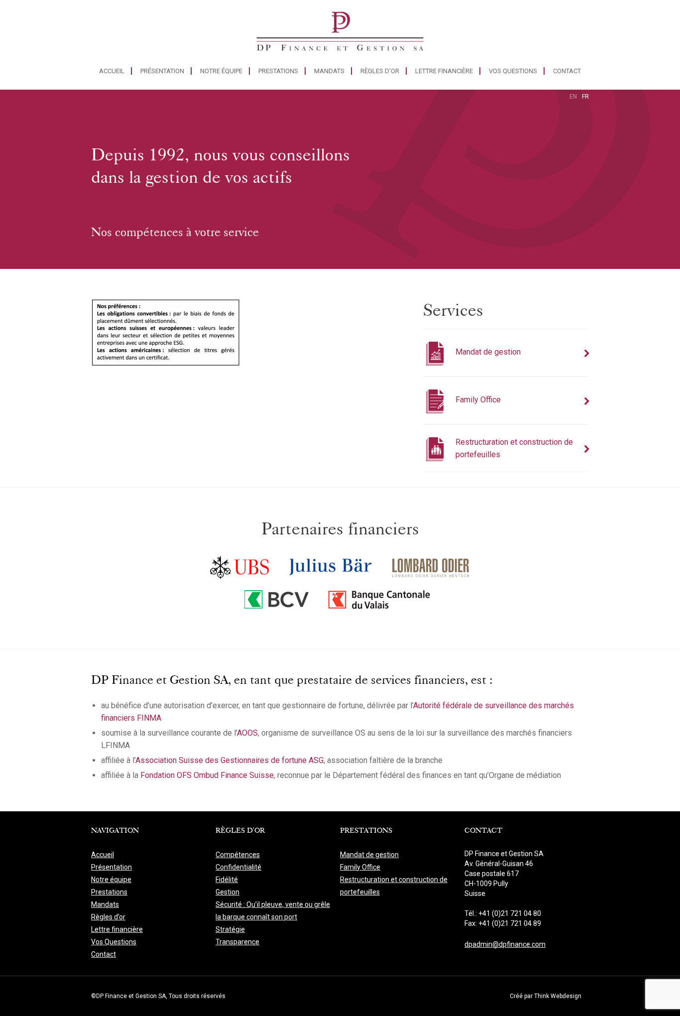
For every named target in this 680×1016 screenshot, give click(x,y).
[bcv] (277, 601)
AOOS (247, 733)
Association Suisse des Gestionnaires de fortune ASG (229, 760)
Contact (567, 71)
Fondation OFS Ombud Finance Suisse (207, 775)
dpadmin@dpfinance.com (505, 944)
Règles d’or (379, 71)
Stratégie (230, 929)
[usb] (240, 565)
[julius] (331, 565)
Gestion (227, 892)
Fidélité (227, 880)
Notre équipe (221, 71)
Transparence (237, 942)
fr (585, 96)
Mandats (329, 71)
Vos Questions (513, 71)
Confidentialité (238, 867)
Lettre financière (444, 71)
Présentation (162, 71)
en (573, 96)
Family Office (360, 867)
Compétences (238, 855)
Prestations (278, 71)
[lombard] (431, 565)
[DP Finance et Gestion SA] (340, 33)
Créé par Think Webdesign (545, 996)
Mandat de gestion (369, 855)
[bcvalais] (381, 601)
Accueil (111, 71)
